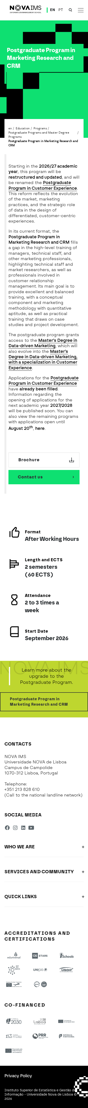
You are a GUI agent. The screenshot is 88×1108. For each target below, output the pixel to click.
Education (23, 128)
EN (52, 10)
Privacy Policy (18, 1075)
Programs (40, 128)
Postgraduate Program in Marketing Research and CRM (43, 143)
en (10, 128)
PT (60, 10)
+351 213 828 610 (22, 789)
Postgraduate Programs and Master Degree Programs (38, 134)
